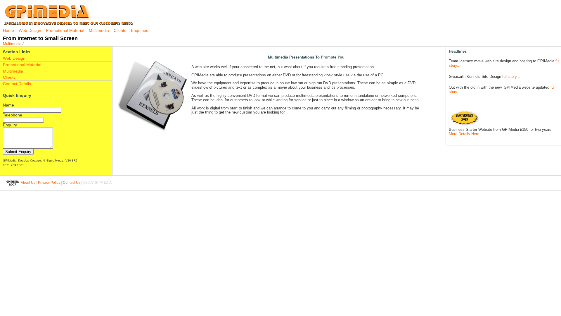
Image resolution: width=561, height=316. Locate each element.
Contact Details (17, 83)
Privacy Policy (49, 183)
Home (8, 30)
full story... (510, 76)
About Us (27, 183)
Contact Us (71, 183)
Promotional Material (65, 30)
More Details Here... (466, 134)
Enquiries (139, 30)
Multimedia (99, 30)
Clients (120, 30)
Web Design (30, 30)
